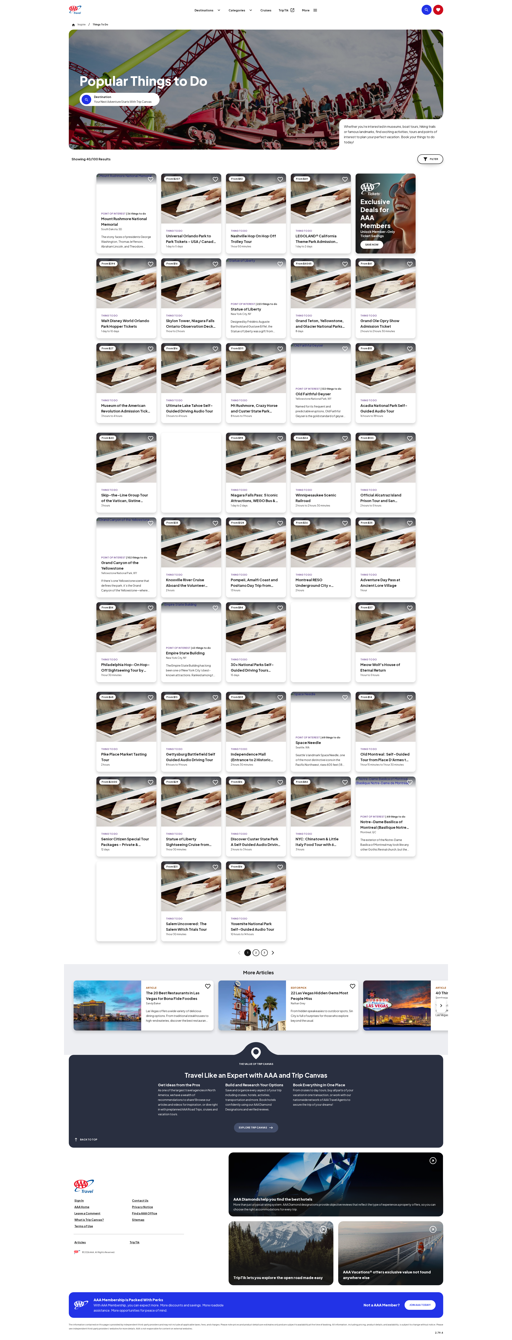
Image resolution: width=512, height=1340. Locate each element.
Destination (102, 97)
